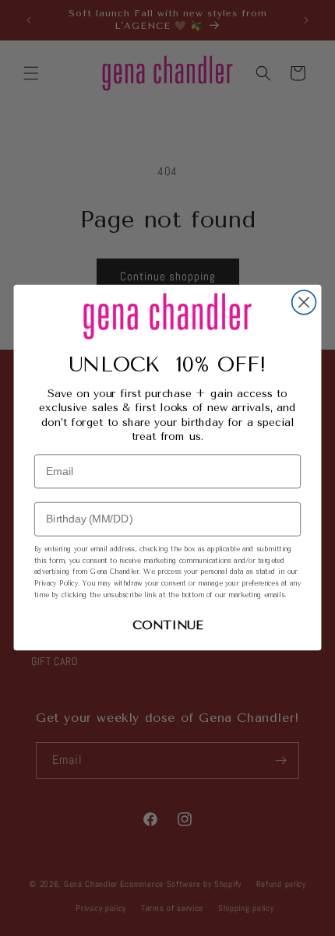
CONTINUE (167, 625)
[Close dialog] (304, 302)
